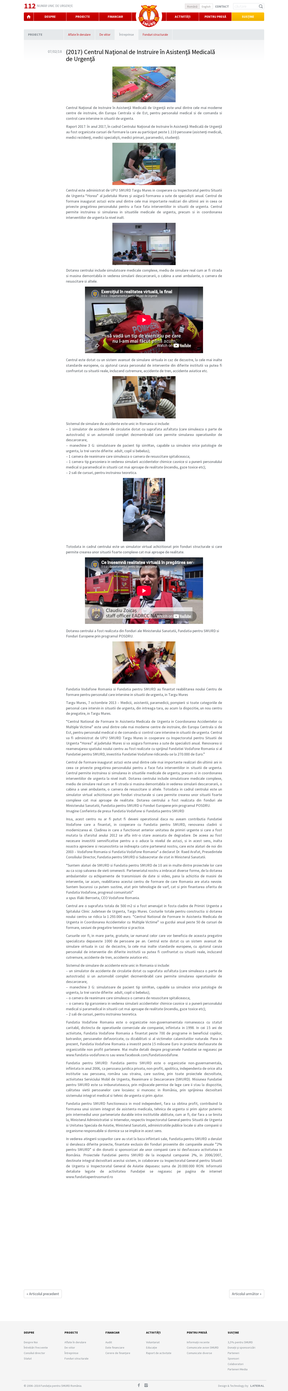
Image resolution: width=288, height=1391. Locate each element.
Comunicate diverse (199, 1353)
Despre (29, 1332)
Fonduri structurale (155, 35)
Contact (222, 6)
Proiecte (35, 35)
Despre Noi (31, 1342)
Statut (28, 1358)
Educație (151, 1347)
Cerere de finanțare (117, 1353)
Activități (182, 17)
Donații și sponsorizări (241, 1347)
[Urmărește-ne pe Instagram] (147, 1386)
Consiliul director (34, 1353)
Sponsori (233, 1358)
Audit (108, 1342)
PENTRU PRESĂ (215, 17)
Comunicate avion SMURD (203, 1347)
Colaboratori (236, 1364)
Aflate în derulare (79, 35)
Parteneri (233, 1353)
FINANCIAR (115, 17)
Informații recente (198, 1342)
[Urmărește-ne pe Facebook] (140, 1386)
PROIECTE (82, 17)
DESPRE (50, 17)
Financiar (112, 1332)
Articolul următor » (246, 1293)
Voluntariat (153, 1342)
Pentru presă (197, 1332)
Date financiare (114, 1347)
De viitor (104, 35)
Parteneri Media (238, 1369)
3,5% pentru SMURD (240, 1342)
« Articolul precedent (43, 1293)
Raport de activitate (158, 1353)
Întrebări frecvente (36, 1347)
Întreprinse (126, 35)
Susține (248, 17)
